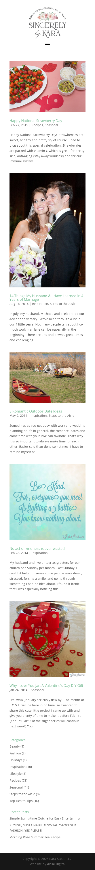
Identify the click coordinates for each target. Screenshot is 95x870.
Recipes (37, 125)
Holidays (16, 760)
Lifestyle (16, 773)
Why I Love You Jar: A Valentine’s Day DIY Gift (46, 685)
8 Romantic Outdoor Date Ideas (36, 411)
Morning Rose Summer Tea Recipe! (35, 837)
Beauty (15, 746)
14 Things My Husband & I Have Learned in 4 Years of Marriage (46, 297)
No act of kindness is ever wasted (37, 548)
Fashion (15, 753)
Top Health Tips (21, 801)
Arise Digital (56, 864)
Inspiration (40, 304)
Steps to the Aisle (63, 304)
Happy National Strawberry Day (36, 120)
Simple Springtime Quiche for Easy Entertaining (45, 818)
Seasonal (51, 125)
